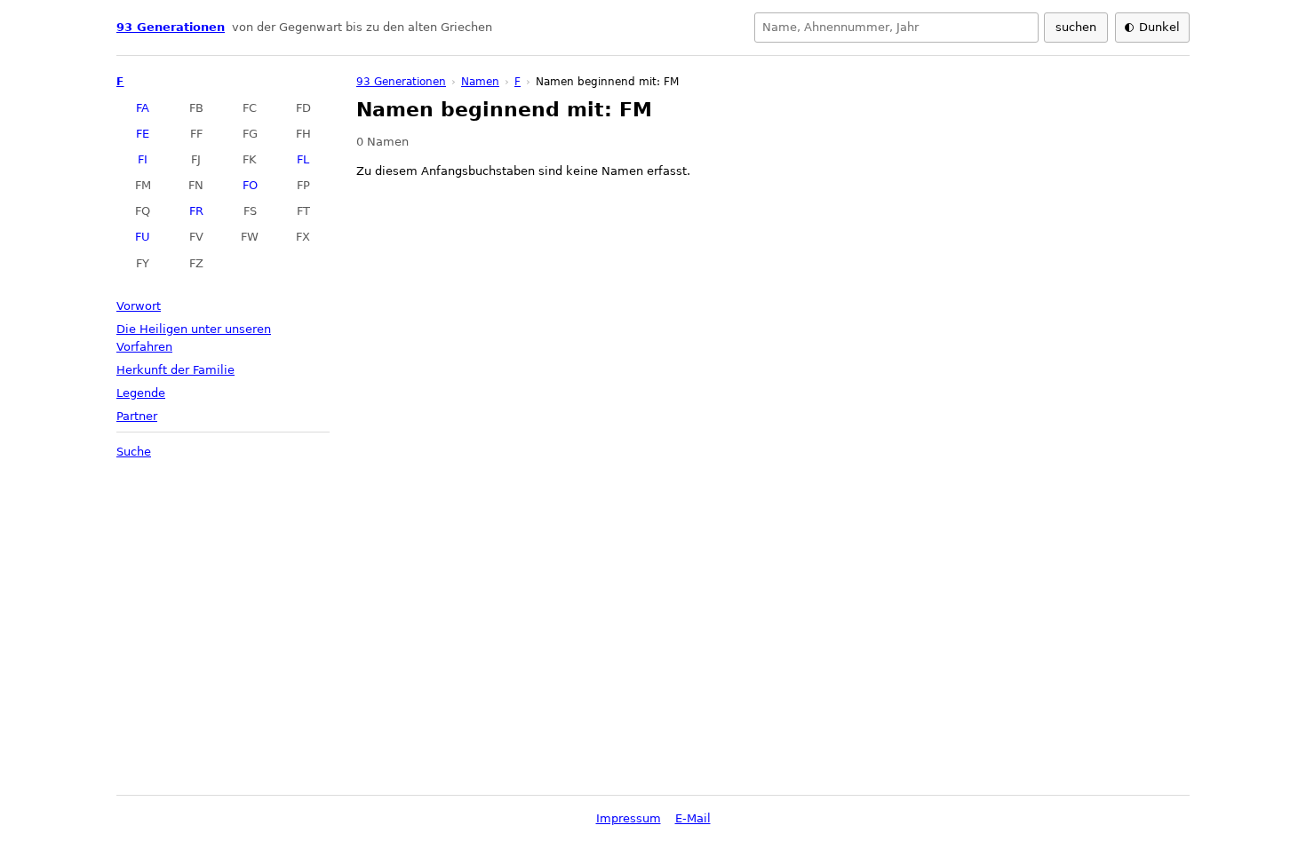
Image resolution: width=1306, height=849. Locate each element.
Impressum (628, 818)
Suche (133, 451)
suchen (1075, 27)
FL (303, 159)
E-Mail (693, 818)
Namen (480, 81)
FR (196, 211)
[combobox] (896, 27)
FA (142, 108)
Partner (136, 416)
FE (142, 133)
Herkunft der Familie (175, 370)
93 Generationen (170, 27)
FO (250, 185)
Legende (140, 393)
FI (142, 159)
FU (142, 236)
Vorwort (138, 306)
